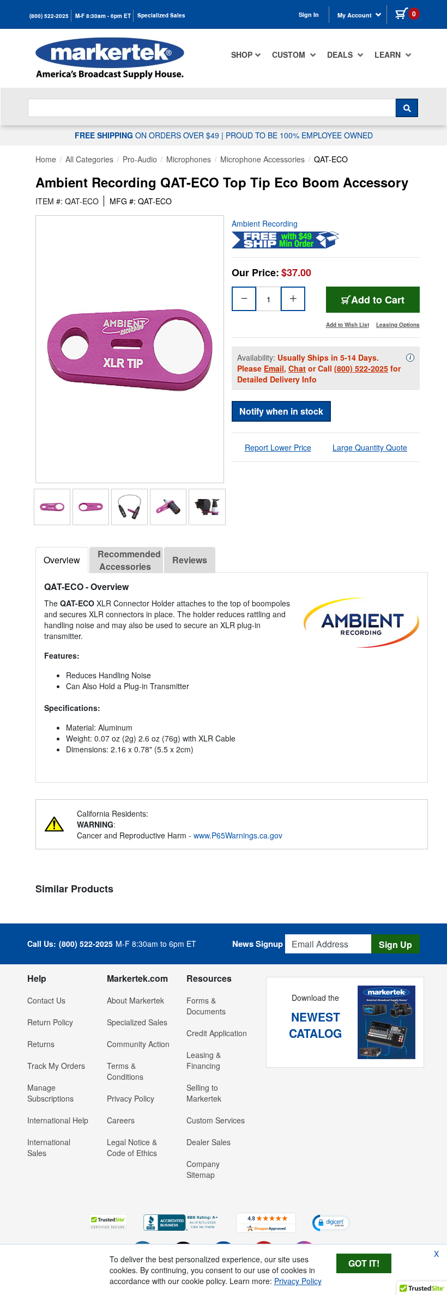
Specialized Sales (161, 15)
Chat (297, 368)
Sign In (309, 14)
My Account (355, 15)
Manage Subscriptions (50, 1093)
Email (274, 368)
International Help (57, 1120)
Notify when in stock (281, 411)
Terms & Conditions (125, 1071)
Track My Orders (56, 1065)
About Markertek (135, 1000)
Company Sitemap (203, 1169)
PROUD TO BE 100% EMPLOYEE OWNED (299, 135)
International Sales (48, 1147)
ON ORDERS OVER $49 (148, 135)
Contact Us (46, 1000)
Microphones (188, 159)
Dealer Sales (208, 1141)
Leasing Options (398, 325)
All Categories (89, 159)
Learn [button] (388, 54)
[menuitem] (246, 54)
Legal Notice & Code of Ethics (132, 1147)
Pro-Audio (140, 159)
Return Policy (50, 1022)
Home (45, 159)
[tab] (61, 560)
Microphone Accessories (262, 159)
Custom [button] (289, 54)
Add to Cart (377, 300)
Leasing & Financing (203, 1060)
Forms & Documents (206, 1006)
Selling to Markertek (203, 1093)
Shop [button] (241, 54)
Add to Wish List (347, 325)
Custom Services (215, 1120)
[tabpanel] (231, 673)
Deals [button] (341, 54)
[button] (108, 1222)
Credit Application (216, 1033)
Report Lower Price (278, 447)
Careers (121, 1120)
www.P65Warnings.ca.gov (238, 835)
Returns (41, 1043)
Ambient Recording (265, 223)
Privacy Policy (130, 1098)
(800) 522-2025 (49, 16)
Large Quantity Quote (370, 447)
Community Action (138, 1043)
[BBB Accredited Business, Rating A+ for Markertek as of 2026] (181, 1221)
